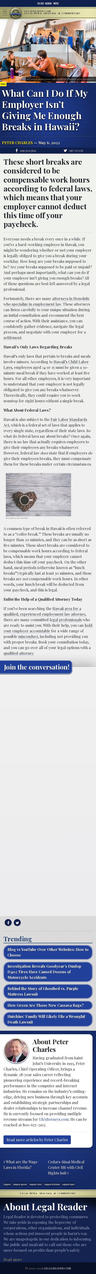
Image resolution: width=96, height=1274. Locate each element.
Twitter (55, 3)
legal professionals (66, 619)
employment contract (35, 1184)
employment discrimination (52, 1184)
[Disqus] (48, 735)
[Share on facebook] (7, 922)
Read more (12, 1259)
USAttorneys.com (54, 1119)
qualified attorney (18, 653)
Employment (7, 1184)
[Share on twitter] (17, 922)
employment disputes (68, 1184)
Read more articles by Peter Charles (37, 1139)
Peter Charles (17, 142)
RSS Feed (41, 3)
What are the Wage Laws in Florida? (20, 1164)
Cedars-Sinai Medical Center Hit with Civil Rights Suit (66, 1167)
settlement (12, 337)
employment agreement (20, 1184)
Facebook (48, 3)
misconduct (28, 636)
